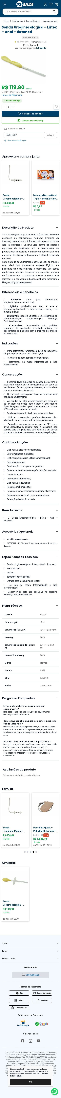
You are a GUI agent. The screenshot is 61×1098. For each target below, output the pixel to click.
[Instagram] (30, 1041)
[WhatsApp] (54, 1091)
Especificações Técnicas (20, 557)
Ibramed (34, 45)
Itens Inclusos (12, 510)
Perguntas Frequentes (18, 698)
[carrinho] (57, 4)
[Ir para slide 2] (28, 852)
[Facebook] (22, 1041)
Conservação (12, 374)
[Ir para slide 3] (30, 852)
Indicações (10, 343)
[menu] (5, 4)
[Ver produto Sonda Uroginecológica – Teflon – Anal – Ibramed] (15, 174)
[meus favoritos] (51, 4)
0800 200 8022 (32, 975)
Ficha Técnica (12, 606)
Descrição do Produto (18, 228)
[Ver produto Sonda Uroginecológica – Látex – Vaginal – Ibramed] (15, 881)
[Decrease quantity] (4, 107)
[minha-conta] (45, 4)
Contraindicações (15, 442)
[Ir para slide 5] (36, 852)
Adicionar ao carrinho (32, 114)
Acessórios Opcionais (17, 532)
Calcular (50, 135)
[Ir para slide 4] (33, 852)
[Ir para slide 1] (25, 852)
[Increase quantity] (13, 107)
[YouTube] (38, 1041)
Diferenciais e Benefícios (20, 292)
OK (30, 1082)
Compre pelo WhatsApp (32, 120)
